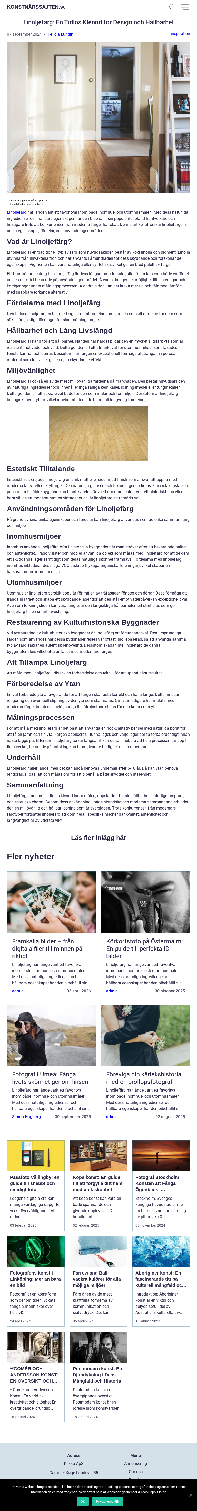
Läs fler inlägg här (98, 837)
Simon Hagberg (26, 1116)
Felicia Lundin (60, 34)
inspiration (180, 33)
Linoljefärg (16, 212)
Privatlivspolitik (107, 1501)
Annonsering (135, 1463)
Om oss (136, 1471)
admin (18, 991)
